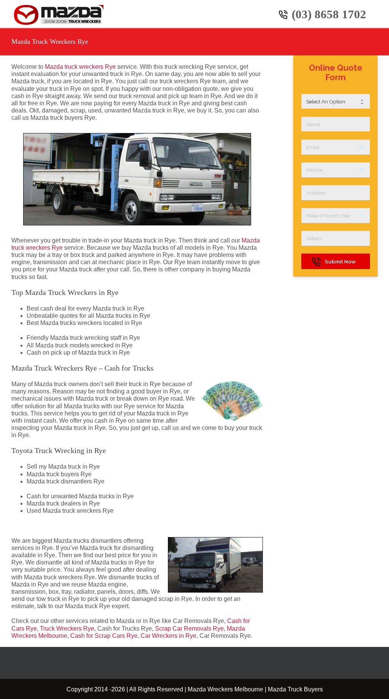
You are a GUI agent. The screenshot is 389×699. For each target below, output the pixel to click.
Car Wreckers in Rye (168, 635)
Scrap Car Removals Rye (189, 628)
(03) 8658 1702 (329, 14)
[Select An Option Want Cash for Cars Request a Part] (335, 101)
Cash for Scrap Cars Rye (104, 635)
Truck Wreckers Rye (67, 628)
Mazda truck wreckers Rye (80, 66)
